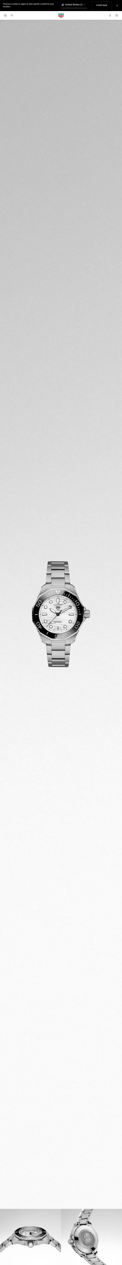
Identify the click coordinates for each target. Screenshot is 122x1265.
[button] (110, 15)
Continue (104, 5)
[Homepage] (61, 15)
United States (72, 5)
